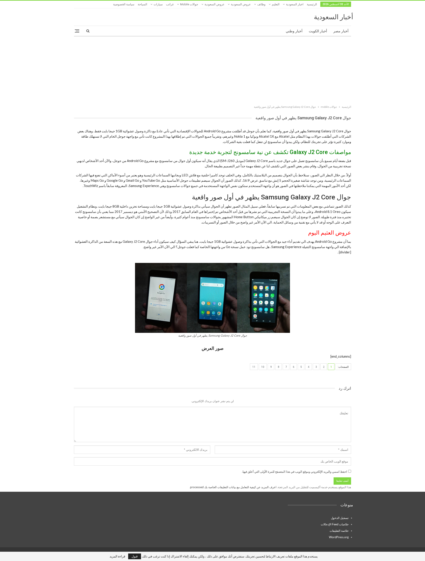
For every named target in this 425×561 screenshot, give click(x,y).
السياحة (142, 4)
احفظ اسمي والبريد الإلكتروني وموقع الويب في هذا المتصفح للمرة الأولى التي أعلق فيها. (294, 471)
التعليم (276, 4)
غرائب (170, 4)
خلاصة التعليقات (339, 530)
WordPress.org (339, 537)
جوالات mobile (189, 4)
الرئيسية (312, 4)
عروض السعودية (241, 4)
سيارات (158, 4)
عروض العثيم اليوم (329, 232)
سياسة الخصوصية (123, 4)
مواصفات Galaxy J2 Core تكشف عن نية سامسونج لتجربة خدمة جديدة (270, 152)
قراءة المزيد (117, 556)
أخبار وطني (294, 31)
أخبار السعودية (333, 17)
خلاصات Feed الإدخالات (335, 524)
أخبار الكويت (318, 31)
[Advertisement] (212, 70)
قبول (134, 556)
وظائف (261, 4)
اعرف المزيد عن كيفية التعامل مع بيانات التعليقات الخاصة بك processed (233, 487)
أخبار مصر (340, 31)
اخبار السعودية (294, 4)
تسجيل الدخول (340, 518)
